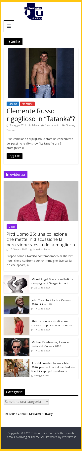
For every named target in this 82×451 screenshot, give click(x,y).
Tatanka (11, 130)
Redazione (10, 414)
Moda (12, 226)
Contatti (23, 414)
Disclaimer (36, 414)
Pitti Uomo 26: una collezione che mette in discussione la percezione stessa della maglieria (41, 239)
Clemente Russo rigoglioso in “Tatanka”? (41, 115)
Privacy (48, 414)
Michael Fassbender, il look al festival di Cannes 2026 (50, 344)
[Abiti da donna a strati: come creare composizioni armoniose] (16, 319)
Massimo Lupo (41, 249)
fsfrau (35, 125)
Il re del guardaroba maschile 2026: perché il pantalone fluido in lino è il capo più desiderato (53, 367)
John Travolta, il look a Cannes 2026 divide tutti (51, 302)
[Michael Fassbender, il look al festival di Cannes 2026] (16, 340)
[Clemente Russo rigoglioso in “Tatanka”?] (41, 50)
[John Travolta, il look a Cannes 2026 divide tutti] (16, 298)
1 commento (52, 125)
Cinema (13, 104)
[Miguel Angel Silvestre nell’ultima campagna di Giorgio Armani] (16, 277)
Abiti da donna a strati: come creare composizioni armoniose (51, 323)
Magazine (27, 104)
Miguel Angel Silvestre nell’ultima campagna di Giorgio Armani (52, 281)
